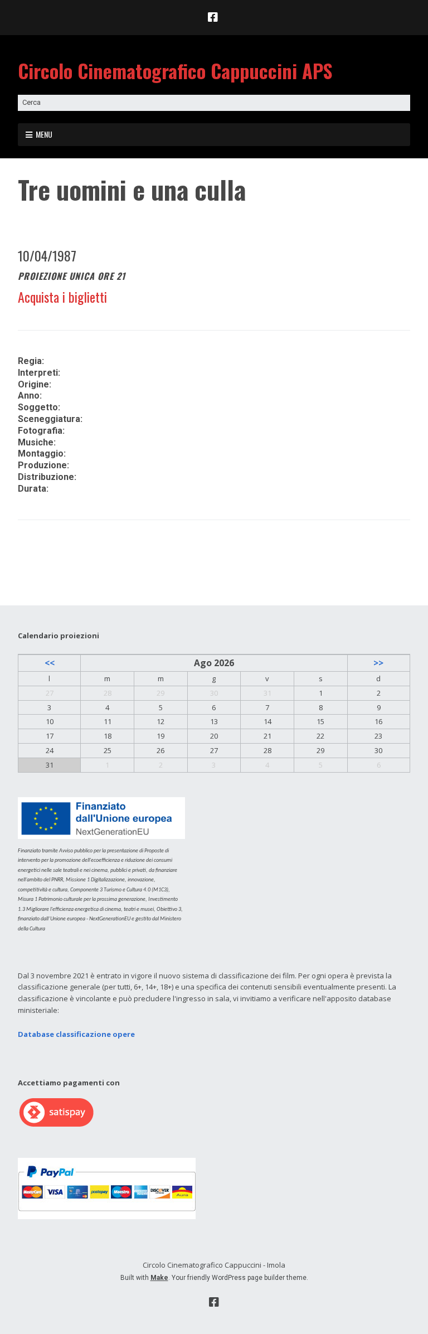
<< (50, 663)
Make (159, 1278)
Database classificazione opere (76, 1034)
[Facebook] (214, 17)
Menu (44, 134)
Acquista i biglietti (62, 297)
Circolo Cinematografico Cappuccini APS (175, 70)
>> (378, 663)
